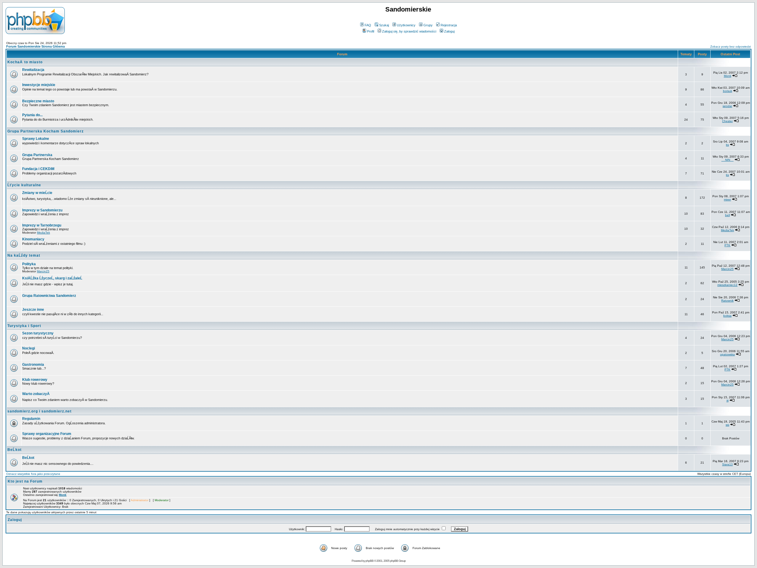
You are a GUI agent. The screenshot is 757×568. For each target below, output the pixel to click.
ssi (727, 424)
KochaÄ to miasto (25, 62)
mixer (727, 199)
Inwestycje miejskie (38, 85)
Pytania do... (32, 115)
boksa (727, 315)
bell (727, 215)
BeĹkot (14, 450)
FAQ (368, 25)
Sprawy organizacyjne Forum (46, 434)
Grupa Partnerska (37, 155)
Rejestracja (449, 25)
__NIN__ (728, 159)
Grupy (428, 25)
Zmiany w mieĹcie (37, 193)
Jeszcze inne (33, 310)
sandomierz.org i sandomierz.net (39, 411)
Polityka (29, 264)
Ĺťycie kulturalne (24, 185)
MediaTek (43, 232)
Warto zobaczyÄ (36, 394)
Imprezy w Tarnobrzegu (41, 225)
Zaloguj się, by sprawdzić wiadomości (409, 31)
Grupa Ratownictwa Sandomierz (49, 296)
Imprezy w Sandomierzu (42, 210)
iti (728, 400)
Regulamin (31, 419)
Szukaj (384, 25)
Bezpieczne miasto (38, 101)
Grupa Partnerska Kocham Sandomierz (45, 131)
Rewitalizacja (33, 70)
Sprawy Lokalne (35, 139)
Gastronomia (33, 365)
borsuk (727, 91)
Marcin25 (43, 271)
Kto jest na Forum (25, 481)
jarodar (727, 106)
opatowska (727, 354)
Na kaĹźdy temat (23, 255)
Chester (727, 121)
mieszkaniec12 (727, 285)
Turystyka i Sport (24, 326)
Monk (727, 75)
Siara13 (727, 464)
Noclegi (28, 348)
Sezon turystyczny (38, 333)
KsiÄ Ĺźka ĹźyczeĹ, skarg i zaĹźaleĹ (52, 278)
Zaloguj (449, 31)
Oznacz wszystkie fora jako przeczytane (33, 473)
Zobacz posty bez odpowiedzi (730, 46)
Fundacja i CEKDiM (38, 169)
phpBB (369, 560)
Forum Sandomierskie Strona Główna (35, 46)
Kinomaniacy (33, 239)
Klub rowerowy (34, 380)
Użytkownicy (406, 25)
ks (727, 144)
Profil (370, 31)
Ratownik (727, 300)
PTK (727, 245)
